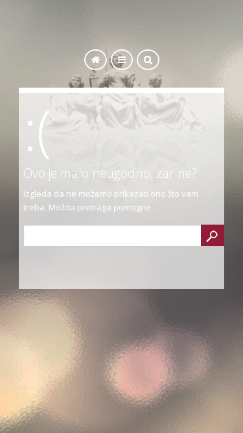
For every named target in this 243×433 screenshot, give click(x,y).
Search (212, 235)
